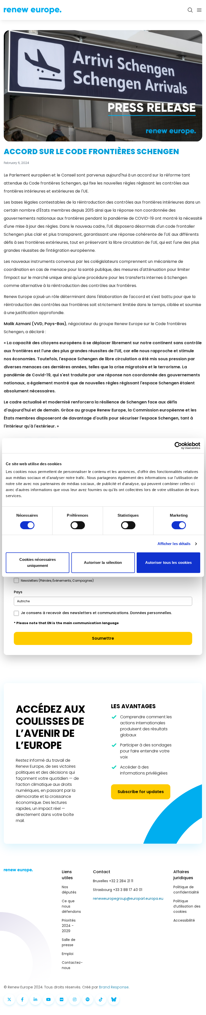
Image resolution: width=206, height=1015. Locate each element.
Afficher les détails (174, 544)
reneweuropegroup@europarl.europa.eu (128, 898)
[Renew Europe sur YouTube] (48, 999)
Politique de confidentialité (186, 889)
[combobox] (103, 601)
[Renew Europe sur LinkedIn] (35, 999)
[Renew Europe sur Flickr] (61, 999)
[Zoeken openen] (190, 10)
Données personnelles (150, 612)
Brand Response (114, 987)
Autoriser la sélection (103, 562)
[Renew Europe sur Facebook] (22, 999)
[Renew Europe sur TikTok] (100, 999)
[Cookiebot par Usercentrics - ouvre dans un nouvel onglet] (178, 445)
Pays (18, 591)
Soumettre (103, 638)
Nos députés (69, 889)
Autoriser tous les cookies (168, 562)
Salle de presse (68, 942)
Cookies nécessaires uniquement (37, 562)
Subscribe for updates (141, 792)
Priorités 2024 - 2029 (69, 925)
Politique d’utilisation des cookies (186, 906)
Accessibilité (184, 920)
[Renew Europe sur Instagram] (74, 999)
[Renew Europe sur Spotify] (87, 999)
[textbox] (23, 601)
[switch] (78, 525)
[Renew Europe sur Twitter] (9, 999)
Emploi (67, 953)
